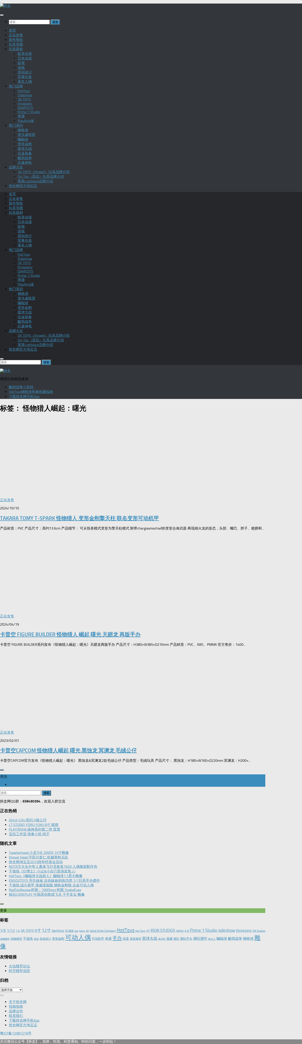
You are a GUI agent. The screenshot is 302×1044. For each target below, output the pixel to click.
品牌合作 (16, 1011)
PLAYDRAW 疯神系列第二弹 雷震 (34, 829)
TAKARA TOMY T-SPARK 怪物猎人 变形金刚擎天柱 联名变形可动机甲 (79, 518)
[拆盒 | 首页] (5, 6)
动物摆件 (5, 939)
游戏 (21, 68)
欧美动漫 (25, 54)
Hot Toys (140, 930)
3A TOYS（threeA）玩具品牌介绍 (44, 172)
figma (82, 931)
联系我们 (16, 1016)
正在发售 (16, 35)
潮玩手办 (186, 938)
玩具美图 (16, 44)
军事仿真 (25, 77)
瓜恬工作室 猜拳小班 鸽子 (29, 834)
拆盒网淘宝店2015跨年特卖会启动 (36, 862)
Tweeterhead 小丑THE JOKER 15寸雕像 (39, 853)
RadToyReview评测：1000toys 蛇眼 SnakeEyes (45, 890)
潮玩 (176, 938)
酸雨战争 (25, 158)
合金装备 (25, 153)
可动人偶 (78, 937)
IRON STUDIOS (163, 930)
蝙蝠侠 (23, 139)
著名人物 (25, 81)
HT (148, 930)
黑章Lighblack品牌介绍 (35, 181)
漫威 (169, 938)
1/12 (11, 930)
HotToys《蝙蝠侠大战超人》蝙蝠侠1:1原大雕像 (45, 876)
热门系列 (16, 125)
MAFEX (180, 931)
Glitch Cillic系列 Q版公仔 (28, 820)
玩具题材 (16, 49)
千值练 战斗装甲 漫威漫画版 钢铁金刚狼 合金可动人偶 (51, 885)
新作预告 (16, 40)
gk (87, 930)
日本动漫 (25, 58)
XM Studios (258, 930)
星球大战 (25, 149)
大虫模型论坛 (19, 966)
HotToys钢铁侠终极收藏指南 (31, 392)
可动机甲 (98, 939)
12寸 (46, 930)
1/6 (3, 930)
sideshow (226, 930)
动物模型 (16, 938)
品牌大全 (16, 167)
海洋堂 (161, 939)
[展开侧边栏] (2, 770)
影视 (21, 63)
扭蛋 (126, 938)
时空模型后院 (19, 971)
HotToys (24, 91)
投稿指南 (16, 1006)
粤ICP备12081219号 (15, 1033)
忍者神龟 (25, 162)
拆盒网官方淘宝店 (23, 186)
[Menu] (2, 15)
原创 (36, 939)
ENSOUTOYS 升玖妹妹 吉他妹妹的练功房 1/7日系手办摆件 (54, 880)
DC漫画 (69, 930)
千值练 (28, 939)
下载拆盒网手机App (24, 396)
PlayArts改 (26, 121)
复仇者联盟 (26, 135)
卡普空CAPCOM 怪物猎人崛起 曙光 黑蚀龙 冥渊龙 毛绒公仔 (68, 750)
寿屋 (21, 116)
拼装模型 (135, 938)
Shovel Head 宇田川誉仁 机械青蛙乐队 (38, 857)
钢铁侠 (23, 130)
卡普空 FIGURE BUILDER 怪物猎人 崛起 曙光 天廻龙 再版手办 (70, 634)
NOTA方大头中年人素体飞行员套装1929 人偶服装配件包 (53, 866)
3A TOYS (24, 99)
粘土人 (212, 939)
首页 (12, 30)
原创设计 (25, 72)
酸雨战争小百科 (21, 387)
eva (76, 931)
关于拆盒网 (18, 1002)
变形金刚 (25, 144)
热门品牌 (16, 86)
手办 (117, 938)
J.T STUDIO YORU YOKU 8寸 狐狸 (33, 825)
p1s (187, 930)
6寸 (38, 930)
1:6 (18, 930)
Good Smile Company (103, 930)
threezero (25, 103)
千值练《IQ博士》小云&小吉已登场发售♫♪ (42, 871)
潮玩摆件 (200, 938)
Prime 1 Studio (29, 112)
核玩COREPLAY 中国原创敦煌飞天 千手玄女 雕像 (47, 894)
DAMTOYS (25, 108)
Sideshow (25, 95)
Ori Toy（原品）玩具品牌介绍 (41, 176)
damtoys (58, 931)
